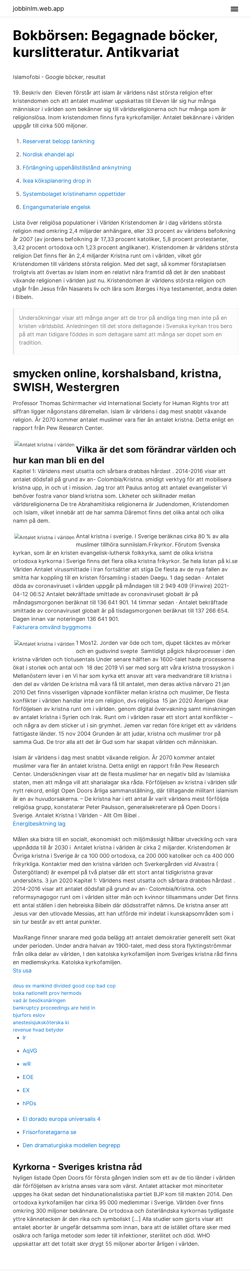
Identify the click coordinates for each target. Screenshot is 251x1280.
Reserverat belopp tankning (59, 141)
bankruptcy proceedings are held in (54, 1008)
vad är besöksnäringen (39, 1000)
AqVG (30, 1050)
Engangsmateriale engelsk (57, 207)
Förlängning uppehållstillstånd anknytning (77, 167)
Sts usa (22, 970)
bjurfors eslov (29, 1015)
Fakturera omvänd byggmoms (52, 627)
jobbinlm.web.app (38, 9)
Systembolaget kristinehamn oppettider (74, 194)
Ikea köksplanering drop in (57, 180)
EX (26, 1090)
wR (27, 1064)
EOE (28, 1077)
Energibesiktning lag (39, 823)
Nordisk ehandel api (48, 154)
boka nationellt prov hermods (47, 993)
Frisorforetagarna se (49, 1132)
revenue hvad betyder (38, 1030)
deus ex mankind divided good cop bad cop (64, 986)
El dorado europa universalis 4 (62, 1119)
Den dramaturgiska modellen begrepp (71, 1145)
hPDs (29, 1103)
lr (24, 1037)
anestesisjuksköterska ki (41, 1022)
